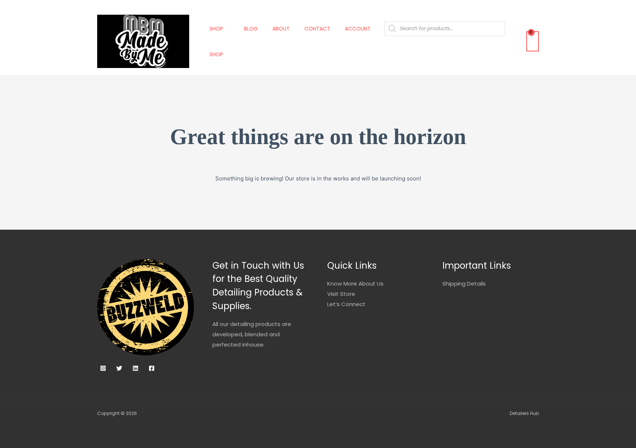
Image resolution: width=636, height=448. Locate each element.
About (281, 28)
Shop (216, 28)
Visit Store (341, 294)
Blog (251, 28)
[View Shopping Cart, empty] (532, 41)
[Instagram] (103, 368)
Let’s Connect (346, 304)
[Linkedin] (135, 368)
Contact (317, 28)
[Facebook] (152, 368)
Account (358, 28)
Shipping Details (464, 283)
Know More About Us (355, 283)
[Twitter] (119, 368)
